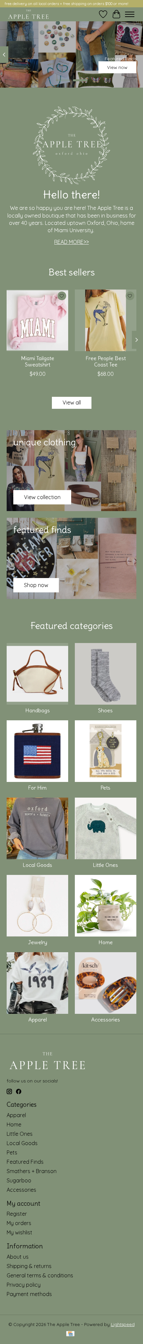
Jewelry (37, 942)
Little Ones (105, 865)
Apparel (37, 1019)
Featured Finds (25, 1161)
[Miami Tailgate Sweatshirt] (37, 320)
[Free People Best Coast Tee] (105, 320)
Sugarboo (19, 1180)
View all (72, 402)
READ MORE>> (71, 242)
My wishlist (19, 1232)
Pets (105, 787)
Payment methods (29, 1294)
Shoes (105, 710)
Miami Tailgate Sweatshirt (37, 361)
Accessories (105, 1019)
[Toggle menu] (129, 14)
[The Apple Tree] (28, 14)
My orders (19, 1223)
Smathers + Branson (32, 1171)
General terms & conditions (40, 1275)
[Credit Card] (70, 1334)
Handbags (37, 710)
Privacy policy (24, 1284)
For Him (37, 787)
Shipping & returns (29, 1266)
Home (105, 942)
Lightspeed (123, 1324)
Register (17, 1213)
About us (18, 1256)
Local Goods (37, 865)
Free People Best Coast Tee (106, 361)
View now (117, 67)
